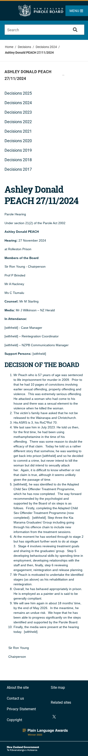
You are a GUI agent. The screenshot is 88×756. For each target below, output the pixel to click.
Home (9, 47)
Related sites (61, 702)
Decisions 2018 (18, 159)
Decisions (24, 47)
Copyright (14, 720)
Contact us (15, 698)
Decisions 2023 (18, 112)
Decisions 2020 (18, 140)
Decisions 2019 (18, 150)
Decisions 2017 (18, 169)
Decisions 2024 (46, 47)
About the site (18, 687)
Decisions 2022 (18, 121)
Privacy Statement (21, 709)
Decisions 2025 (18, 93)
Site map (58, 687)
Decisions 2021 (18, 131)
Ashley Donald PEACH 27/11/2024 (29, 52)
